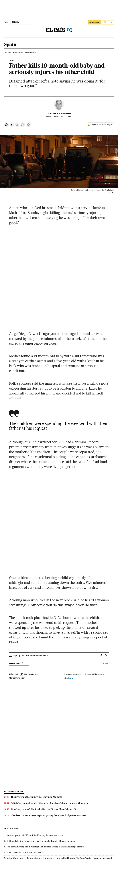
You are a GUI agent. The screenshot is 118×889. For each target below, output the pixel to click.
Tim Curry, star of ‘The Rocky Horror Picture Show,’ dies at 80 (44, 809)
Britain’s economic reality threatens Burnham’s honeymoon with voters (49, 803)
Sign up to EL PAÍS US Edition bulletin (30, 655)
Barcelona (18, 53)
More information (17, 678)
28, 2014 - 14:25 (62, 117)
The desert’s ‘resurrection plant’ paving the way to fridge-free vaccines (48, 815)
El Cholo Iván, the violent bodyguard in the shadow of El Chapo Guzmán (40, 841)
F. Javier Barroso (59, 113)
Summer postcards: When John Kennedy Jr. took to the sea (34, 835)
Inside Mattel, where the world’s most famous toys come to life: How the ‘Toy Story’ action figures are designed (59, 858)
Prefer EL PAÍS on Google (102, 125)
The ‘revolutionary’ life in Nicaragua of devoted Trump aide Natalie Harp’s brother (45, 846)
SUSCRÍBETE (94, 22)
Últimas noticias (13, 791)
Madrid (8, 53)
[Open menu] (6, 30)
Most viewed (11, 828)
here (70, 678)
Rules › (106, 663)
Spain (10, 44)
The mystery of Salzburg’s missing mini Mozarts (36, 797)
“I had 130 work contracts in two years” (25, 852)
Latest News (30, 53)
